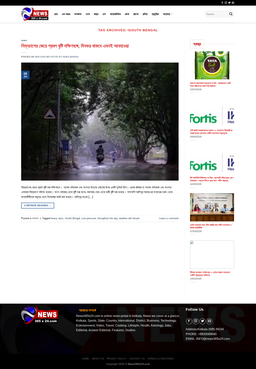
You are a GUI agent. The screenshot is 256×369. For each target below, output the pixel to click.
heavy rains (57, 218)
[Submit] (231, 14)
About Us (98, 358)
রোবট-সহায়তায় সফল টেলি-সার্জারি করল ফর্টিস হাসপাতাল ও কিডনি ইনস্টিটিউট (210, 226)
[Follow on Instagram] (226, 2)
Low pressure (89, 218)
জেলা (127, 14)
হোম (56, 14)
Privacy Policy (117, 358)
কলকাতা (78, 14)
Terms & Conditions (160, 358)
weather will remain (129, 218)
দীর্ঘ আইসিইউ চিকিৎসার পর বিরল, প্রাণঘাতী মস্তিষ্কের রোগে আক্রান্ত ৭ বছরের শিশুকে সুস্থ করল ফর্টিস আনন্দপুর (212, 179)
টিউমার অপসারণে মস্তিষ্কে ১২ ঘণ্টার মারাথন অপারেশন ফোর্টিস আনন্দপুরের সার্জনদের (210, 273)
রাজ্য (96, 14)
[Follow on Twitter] (229, 2)
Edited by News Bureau (64, 57)
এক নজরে (66, 14)
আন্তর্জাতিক (115, 14)
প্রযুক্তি (155, 14)
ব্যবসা (135, 14)
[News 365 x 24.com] (34, 13)
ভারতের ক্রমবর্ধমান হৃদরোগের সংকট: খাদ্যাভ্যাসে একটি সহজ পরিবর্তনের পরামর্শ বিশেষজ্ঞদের (210, 84)
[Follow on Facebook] (222, 2)
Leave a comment (169, 218)
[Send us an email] (233, 2)
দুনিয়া (145, 14)
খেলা (88, 14)
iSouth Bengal (72, 218)
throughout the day (107, 218)
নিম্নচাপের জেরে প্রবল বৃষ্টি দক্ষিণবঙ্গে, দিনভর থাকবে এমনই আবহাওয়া (75, 46)
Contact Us (137, 358)
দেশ (104, 14)
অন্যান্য (166, 14)
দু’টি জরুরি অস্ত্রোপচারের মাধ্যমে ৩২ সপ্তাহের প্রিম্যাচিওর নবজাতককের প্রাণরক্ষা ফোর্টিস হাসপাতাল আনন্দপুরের (211, 131)
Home (85, 358)
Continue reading (37, 205)
